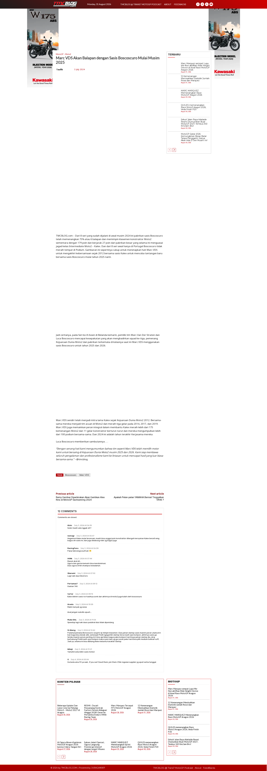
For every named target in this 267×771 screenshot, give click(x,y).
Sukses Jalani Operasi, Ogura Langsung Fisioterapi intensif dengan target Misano (94, 745)
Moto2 (68, 54)
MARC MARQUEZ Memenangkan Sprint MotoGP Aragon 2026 (121, 744)
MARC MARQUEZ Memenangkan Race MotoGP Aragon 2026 (191, 92)
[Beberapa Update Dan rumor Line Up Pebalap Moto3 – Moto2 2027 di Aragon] (69, 696)
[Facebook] (198, 4)
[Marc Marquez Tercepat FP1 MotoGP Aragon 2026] (123, 696)
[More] (123, 483)
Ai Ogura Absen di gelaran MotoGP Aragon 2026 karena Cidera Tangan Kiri (69, 744)
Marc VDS (84, 475)
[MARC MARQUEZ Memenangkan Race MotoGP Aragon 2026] (174, 95)
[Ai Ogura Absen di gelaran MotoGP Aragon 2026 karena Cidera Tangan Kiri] (69, 732)
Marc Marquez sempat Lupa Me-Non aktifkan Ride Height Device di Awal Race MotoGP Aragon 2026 (195, 66)
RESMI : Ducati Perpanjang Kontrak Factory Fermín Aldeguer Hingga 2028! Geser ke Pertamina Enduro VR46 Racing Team (95, 711)
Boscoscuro (70, 475)
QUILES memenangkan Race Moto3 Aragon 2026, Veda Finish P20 (193, 107)
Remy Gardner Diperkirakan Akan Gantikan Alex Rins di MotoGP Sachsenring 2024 (80, 498)
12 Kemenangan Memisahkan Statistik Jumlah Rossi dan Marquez (195, 78)
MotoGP (59, 54)
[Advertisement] (133, 29)
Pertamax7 (72, 584)
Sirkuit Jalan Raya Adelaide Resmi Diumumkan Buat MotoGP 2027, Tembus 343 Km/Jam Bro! (194, 122)
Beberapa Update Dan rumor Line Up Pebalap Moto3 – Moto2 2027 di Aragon (68, 709)
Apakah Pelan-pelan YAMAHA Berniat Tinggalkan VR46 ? (139, 498)
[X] (207, 4)
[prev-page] (169, 150)
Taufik (59, 69)
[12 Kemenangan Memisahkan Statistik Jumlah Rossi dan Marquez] (174, 81)
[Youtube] (211, 4)
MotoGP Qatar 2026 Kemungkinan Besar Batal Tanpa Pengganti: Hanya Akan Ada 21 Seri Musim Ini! (194, 137)
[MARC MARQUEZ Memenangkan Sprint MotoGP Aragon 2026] (123, 732)
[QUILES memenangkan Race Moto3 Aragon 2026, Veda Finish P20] (174, 110)
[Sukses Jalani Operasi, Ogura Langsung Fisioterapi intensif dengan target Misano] (96, 732)
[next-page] (174, 150)
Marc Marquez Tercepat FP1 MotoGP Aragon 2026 (122, 707)
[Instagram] (202, 4)
